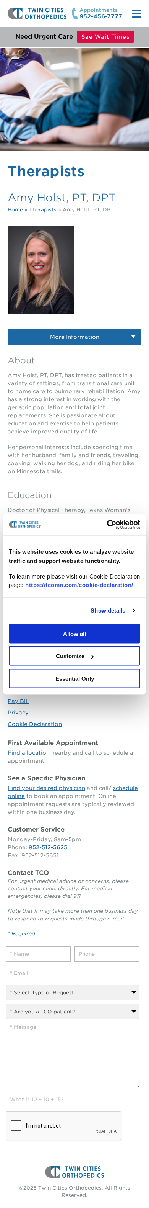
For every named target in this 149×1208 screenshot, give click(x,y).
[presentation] (64, 1126)
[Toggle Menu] (136, 14)
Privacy (18, 712)
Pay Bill (18, 701)
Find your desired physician (46, 788)
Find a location (29, 753)
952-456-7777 (100, 17)
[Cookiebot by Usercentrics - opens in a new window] (107, 525)
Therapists (43, 210)
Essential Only (74, 678)
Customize (70, 656)
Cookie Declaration (35, 724)
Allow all (74, 633)
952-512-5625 (48, 847)
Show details (108, 610)
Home (15, 210)
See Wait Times (105, 37)
